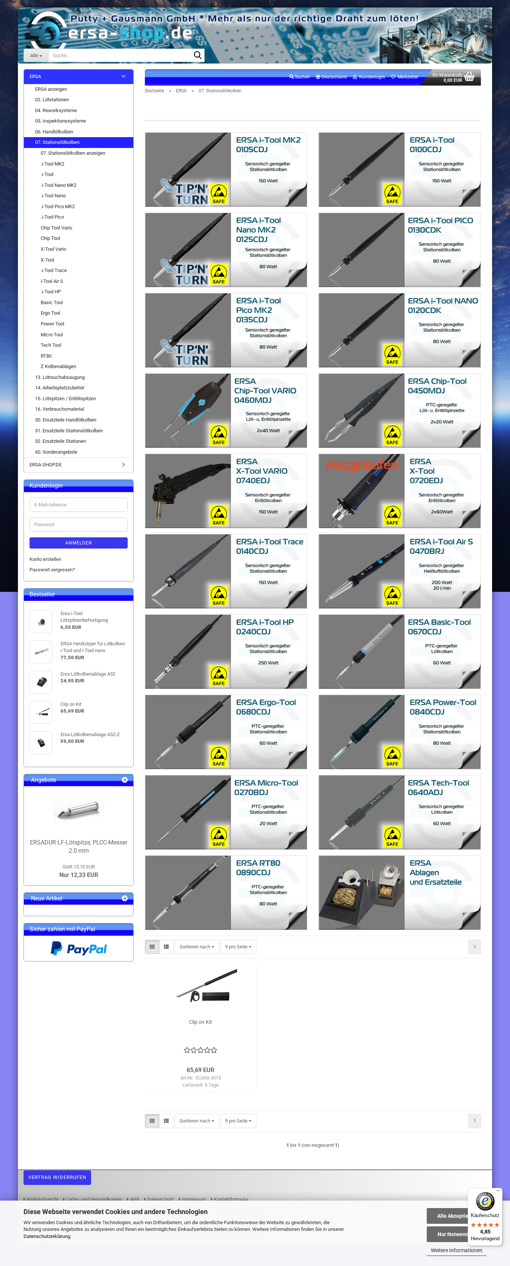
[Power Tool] (399, 732)
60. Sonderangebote (56, 452)
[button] (331, 77)
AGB (134, 1199)
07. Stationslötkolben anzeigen (73, 153)
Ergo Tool (50, 313)
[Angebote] (125, 780)
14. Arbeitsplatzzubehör (59, 387)
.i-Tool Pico (52, 217)
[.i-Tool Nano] (399, 250)
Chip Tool (50, 238)
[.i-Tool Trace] (226, 571)
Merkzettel (406, 77)
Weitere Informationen (456, 1250)
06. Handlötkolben (54, 132)
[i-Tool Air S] (399, 571)
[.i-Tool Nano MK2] (226, 250)
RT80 (46, 356)
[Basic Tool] (399, 651)
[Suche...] (197, 55)
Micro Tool (52, 334)
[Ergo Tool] (226, 732)
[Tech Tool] (399, 812)
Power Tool (52, 324)
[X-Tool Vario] (226, 491)
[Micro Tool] (226, 812)
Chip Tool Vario (56, 228)
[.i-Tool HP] (226, 651)
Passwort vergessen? (52, 569)
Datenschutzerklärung (47, 1236)
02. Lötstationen (52, 99)
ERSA (35, 76)
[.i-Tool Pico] (399, 330)
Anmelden (78, 543)
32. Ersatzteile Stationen (60, 441)
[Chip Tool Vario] (226, 410)
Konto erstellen (45, 559)
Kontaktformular (230, 1199)
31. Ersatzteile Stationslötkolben (69, 430)
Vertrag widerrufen (57, 1177)
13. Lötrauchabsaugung (60, 377)
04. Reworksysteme (56, 110)
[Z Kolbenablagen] (399, 892)
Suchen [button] (302, 77)
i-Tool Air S (52, 281)
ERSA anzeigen (51, 89)
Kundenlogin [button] (371, 77)
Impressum (193, 1199)
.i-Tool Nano (53, 195)
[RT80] (226, 892)
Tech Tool (51, 345)
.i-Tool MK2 (52, 164)
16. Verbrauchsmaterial (59, 409)
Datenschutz (160, 1199)
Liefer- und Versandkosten (93, 1199)
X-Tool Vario (53, 249)
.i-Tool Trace (54, 270)
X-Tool (47, 260)
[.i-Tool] (399, 169)
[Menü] (498, 1192)
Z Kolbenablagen (58, 366)
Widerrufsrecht (41, 1199)
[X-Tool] (399, 491)
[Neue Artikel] (125, 899)
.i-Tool (47, 174)
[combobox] (197, 947)
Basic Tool (52, 302)
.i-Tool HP (51, 291)
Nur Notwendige (457, 1234)
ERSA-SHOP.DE (45, 464)
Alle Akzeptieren (456, 1216)
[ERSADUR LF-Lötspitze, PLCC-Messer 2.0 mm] (79, 810)
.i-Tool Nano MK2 (59, 185)
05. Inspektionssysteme (60, 121)
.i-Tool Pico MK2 (58, 206)
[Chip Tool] (399, 410)
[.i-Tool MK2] (226, 169)
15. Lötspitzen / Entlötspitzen (65, 398)
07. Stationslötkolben (57, 142)
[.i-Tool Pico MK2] (226, 330)
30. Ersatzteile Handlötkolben (65, 420)
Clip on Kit (200, 1022)
